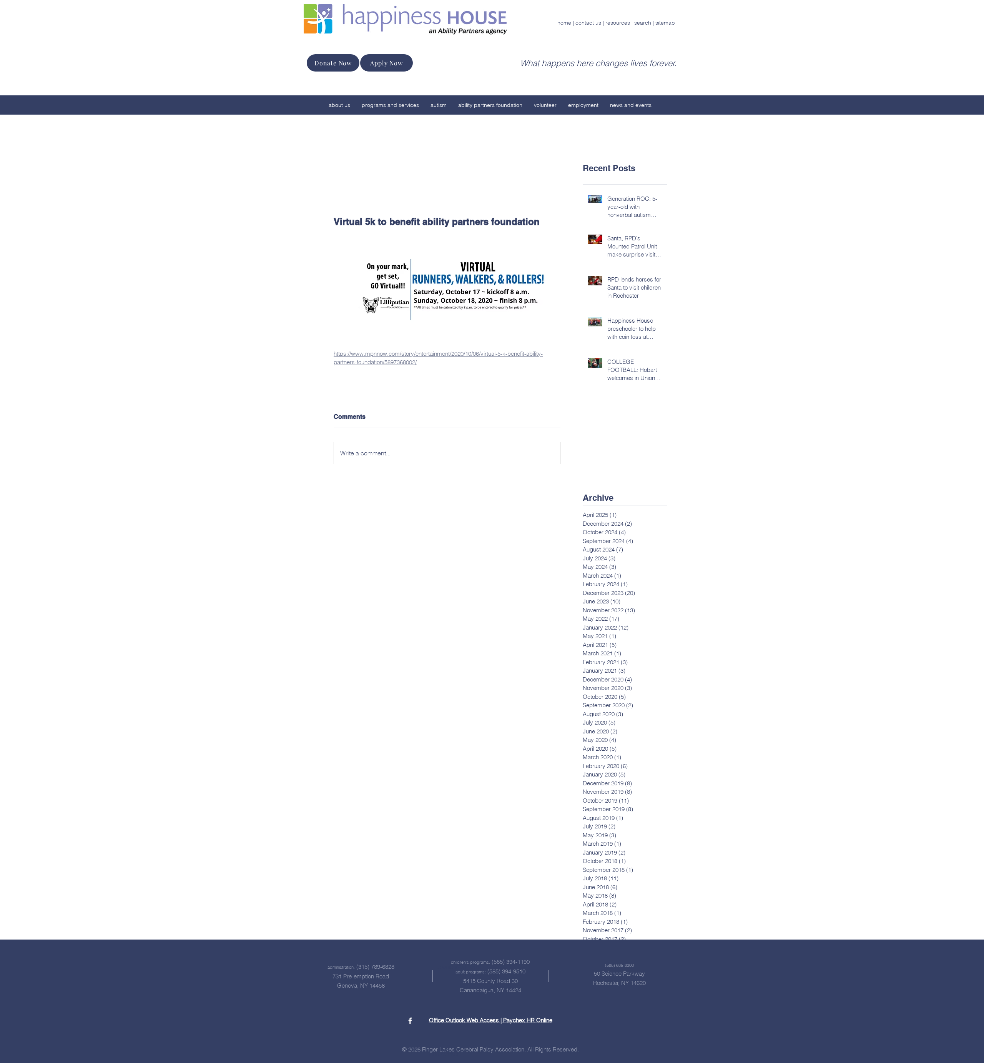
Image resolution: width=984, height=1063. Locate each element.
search (642, 22)
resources (617, 22)
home (564, 22)
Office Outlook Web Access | (466, 1020)
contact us (588, 22)
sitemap (665, 22)
